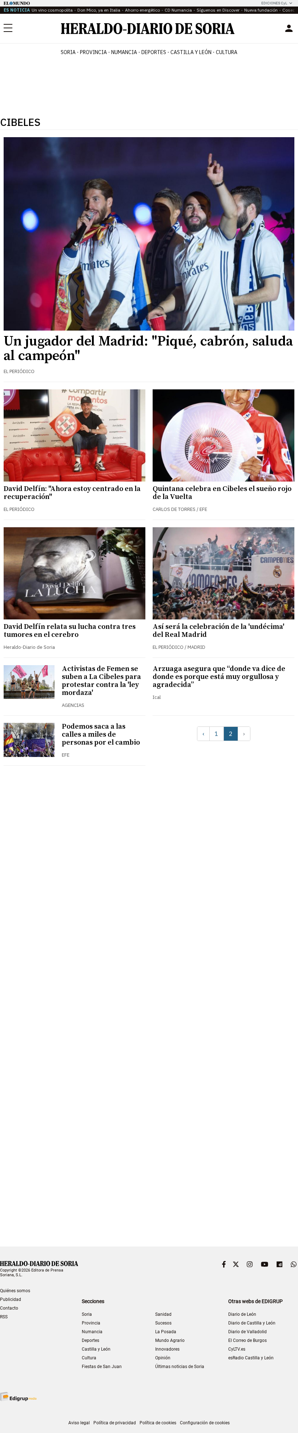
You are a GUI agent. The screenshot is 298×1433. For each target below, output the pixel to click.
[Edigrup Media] (18, 1396)
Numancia (92, 1331)
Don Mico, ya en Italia (98, 10)
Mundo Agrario (170, 1340)
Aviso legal (79, 1422)
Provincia (91, 1323)
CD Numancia (178, 10)
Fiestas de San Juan (102, 1366)
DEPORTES (153, 52)
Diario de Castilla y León (251, 1323)
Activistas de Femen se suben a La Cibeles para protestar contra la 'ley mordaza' (101, 680)
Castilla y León (96, 1349)
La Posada (165, 1331)
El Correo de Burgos (247, 1340)
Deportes (90, 1340)
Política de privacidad (114, 1422)
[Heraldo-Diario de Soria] (147, 28)
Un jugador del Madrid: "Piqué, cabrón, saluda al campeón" (148, 349)
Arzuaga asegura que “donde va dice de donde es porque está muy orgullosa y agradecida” (219, 676)
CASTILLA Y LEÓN (191, 52)
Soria (87, 1314)
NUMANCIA (124, 52)
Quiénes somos (15, 1290)
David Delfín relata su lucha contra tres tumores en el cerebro (70, 630)
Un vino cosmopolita (52, 10)
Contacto (9, 1308)
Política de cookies (158, 1422)
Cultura (89, 1357)
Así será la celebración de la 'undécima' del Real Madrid (218, 630)
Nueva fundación (261, 10)
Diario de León (242, 1314)
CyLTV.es (236, 1349)
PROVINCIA (93, 52)
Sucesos (163, 1323)
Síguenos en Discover (218, 10)
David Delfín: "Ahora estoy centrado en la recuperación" (72, 492)
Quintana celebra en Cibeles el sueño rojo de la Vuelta (222, 492)
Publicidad (10, 1299)
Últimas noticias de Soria (179, 1366)
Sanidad (163, 1314)
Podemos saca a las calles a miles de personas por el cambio (101, 734)
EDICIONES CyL (274, 3)
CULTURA (226, 52)
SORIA (68, 52)
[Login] (288, 28)
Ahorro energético (142, 10)
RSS (4, 1316)
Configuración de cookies (205, 1422)
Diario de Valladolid (247, 1331)
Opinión (162, 1357)
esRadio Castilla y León (251, 1357)
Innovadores (167, 1349)
